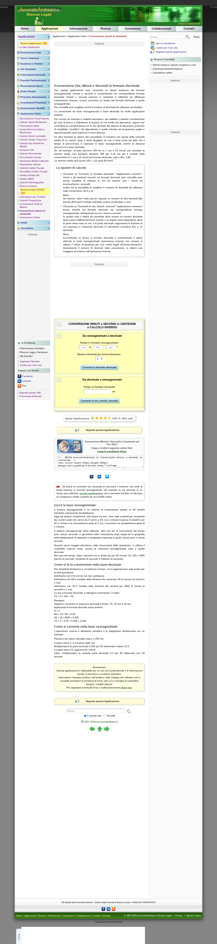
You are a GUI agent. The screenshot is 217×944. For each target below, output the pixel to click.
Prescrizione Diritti (29, 125)
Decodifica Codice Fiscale (33, 171)
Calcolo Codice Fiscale (32, 168)
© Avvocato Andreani (30, 396)
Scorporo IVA (27, 150)
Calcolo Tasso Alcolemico (33, 122)
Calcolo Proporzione (30, 200)
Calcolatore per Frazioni (32, 196)
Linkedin (26, 381)
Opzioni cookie (193, 915)
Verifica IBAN (27, 178)
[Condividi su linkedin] (99, 476)
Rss (24, 385)
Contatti (189, 28)
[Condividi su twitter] (107, 476)
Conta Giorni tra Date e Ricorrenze (32, 131)
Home (25, 28)
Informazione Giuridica (32, 348)
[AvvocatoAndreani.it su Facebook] (103, 908)
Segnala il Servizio (30, 361)
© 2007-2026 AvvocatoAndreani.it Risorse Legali (148, 915)
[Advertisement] (32, 288)
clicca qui (126, 687)
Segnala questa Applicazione (102, 430)
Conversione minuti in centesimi (32, 212)
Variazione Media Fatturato (34, 160)
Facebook (27, 376)
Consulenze (133, 28)
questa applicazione (91, 493)
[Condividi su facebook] (91, 476)
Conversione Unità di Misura (31, 205)
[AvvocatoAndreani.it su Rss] (113, 908)
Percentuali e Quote (30, 157)
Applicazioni (49, 28)
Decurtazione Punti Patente (34, 118)
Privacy (179, 915)
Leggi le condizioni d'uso (111, 451)
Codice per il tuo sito (31, 365)
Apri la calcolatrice (165, 43)
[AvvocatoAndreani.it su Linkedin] (108, 908)
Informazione (78, 28)
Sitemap (106, 916)
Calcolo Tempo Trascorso (33, 139)
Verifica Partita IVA (29, 175)
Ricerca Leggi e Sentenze (34, 352)
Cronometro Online (30, 217)
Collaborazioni (161, 28)
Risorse (105, 28)
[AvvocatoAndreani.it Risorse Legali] (40, 12)
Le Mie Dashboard (30, 47)
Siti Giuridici (26, 356)
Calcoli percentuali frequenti (167, 68)
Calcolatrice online (162, 72)
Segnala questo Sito (30, 392)
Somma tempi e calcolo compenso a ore (174, 65)
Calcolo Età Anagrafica (32, 182)
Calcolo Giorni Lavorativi (33, 136)
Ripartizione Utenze (30, 164)
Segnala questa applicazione (171, 51)
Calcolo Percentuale (30, 153)
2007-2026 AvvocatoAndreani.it (99, 721)
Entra (196, 37)
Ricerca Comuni (28, 186)
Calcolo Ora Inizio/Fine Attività (32, 145)
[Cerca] (129, 711)
